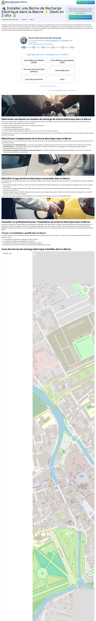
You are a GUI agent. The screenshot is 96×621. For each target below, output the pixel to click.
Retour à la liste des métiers (48, 86)
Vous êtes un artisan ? (72, 90)
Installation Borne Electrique (10, 19)
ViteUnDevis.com (65, 90)
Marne (32, 19)
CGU (49, 90)
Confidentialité (52, 90)
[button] (63, 451)
